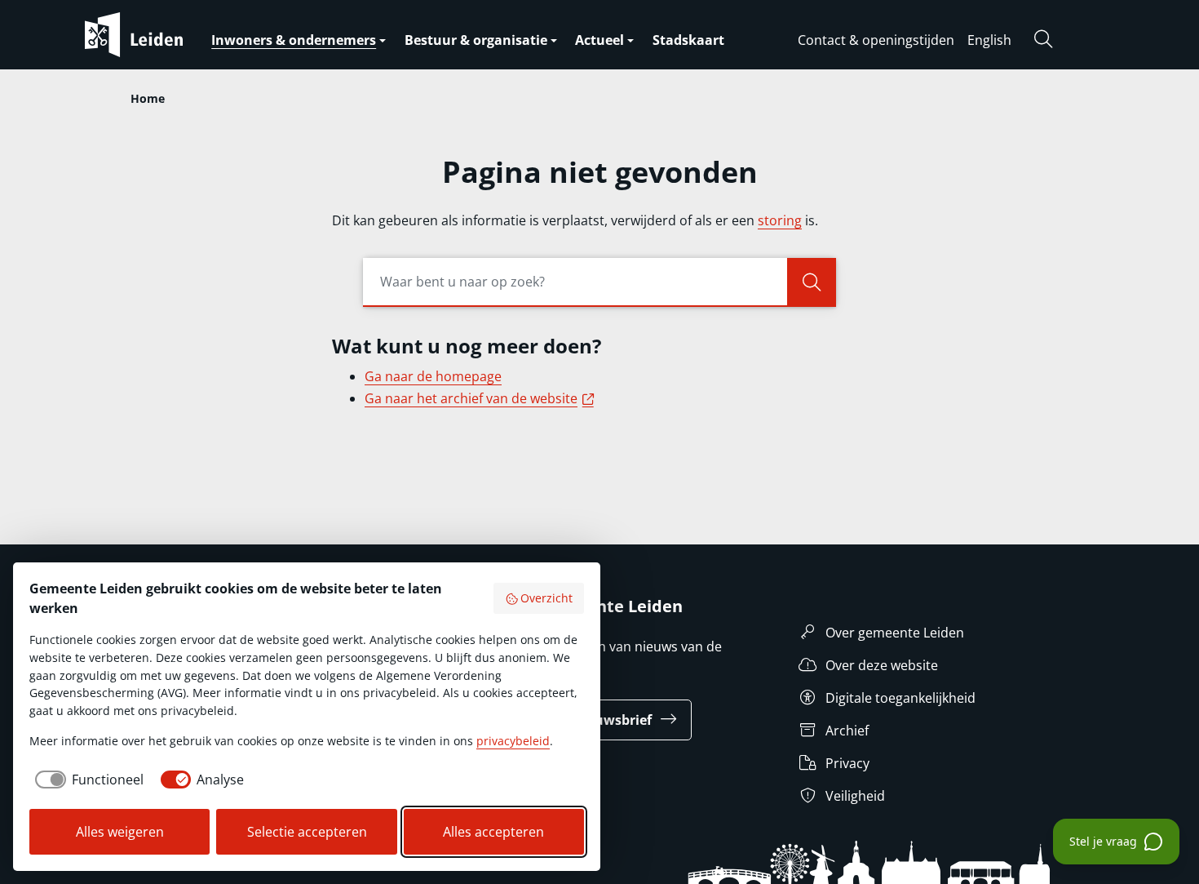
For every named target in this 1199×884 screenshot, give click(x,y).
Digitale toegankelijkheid (900, 698)
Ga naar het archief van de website (482, 398)
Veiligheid (855, 796)
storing (780, 220)
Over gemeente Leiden (894, 633)
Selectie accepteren (307, 832)
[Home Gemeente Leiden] (166, 34)
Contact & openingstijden (876, 40)
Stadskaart (688, 40)
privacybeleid (513, 741)
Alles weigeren (120, 832)
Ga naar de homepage (433, 376)
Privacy (847, 763)
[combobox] (599, 282)
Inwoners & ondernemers (293, 40)
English (989, 40)
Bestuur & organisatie (476, 40)
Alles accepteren (493, 832)
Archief (847, 731)
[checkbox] (86, 779)
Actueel (599, 40)
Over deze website (881, 665)
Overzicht (546, 598)
